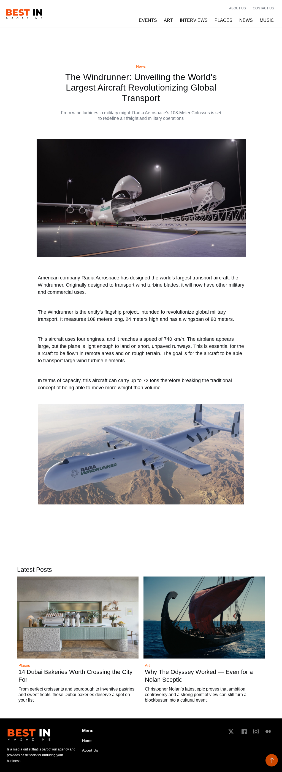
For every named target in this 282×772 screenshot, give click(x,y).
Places (24, 665)
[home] (24, 14)
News (141, 66)
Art (147, 665)
